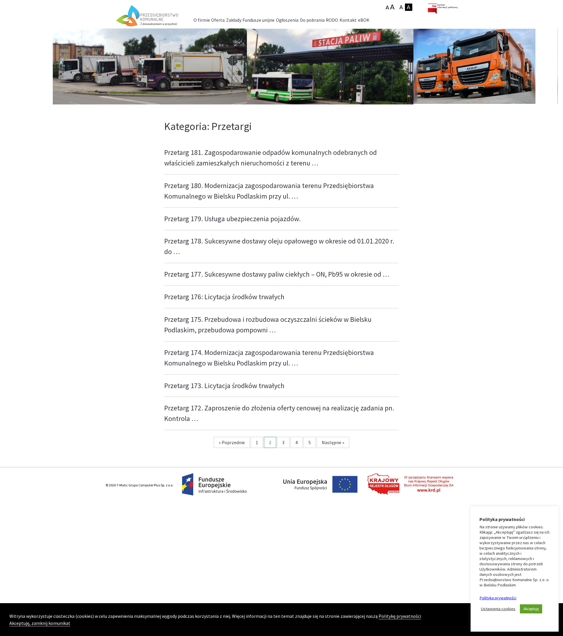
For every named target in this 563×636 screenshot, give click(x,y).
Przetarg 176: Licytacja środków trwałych (224, 296)
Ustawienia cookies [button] (498, 608)
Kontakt (348, 20)
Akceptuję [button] (531, 608)
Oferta (218, 20)
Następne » (333, 442)
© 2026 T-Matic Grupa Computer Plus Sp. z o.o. (139, 485)
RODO (332, 20)
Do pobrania (312, 20)
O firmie (202, 20)
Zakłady (233, 20)
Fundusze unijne (258, 20)
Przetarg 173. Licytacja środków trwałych (224, 385)
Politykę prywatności (400, 616)
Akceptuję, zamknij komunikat (39, 623)
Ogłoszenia (287, 20)
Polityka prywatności (497, 598)
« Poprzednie (232, 442)
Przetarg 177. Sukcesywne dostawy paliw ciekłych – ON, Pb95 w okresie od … (276, 274)
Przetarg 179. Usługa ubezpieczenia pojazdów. (232, 218)
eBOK (363, 20)
